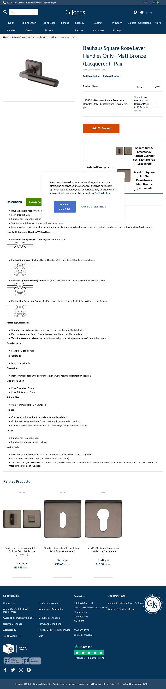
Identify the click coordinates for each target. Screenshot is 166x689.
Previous (113, 165)
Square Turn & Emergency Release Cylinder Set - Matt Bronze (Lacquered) (144, 155)
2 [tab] (137, 190)
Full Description (91, 76)
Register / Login (49, 2)
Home (6, 37)
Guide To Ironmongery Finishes (19, 617)
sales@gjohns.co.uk (83, 634)
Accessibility (9, 629)
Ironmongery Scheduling (51, 609)
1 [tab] (134, 190)
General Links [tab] (11, 595)
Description (14, 202)
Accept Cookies (65, 206)
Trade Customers (11, 635)
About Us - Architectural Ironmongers (15, 610)
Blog (41, 635)
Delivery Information (49, 617)
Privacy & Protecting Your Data (54, 629)
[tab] (135, 12)
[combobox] (23, 12)
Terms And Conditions (50, 623)
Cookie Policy (102, 193)
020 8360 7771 (81, 630)
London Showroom (48, 603)
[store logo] (75, 12)
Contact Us (22, 2)
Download (35, 202)
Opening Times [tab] (116, 595)
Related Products (112, 76)
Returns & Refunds (12, 623)
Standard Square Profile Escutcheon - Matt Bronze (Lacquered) (144, 180)
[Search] (5, 12)
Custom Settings (94, 206)
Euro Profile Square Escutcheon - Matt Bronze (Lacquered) (103, 550)
